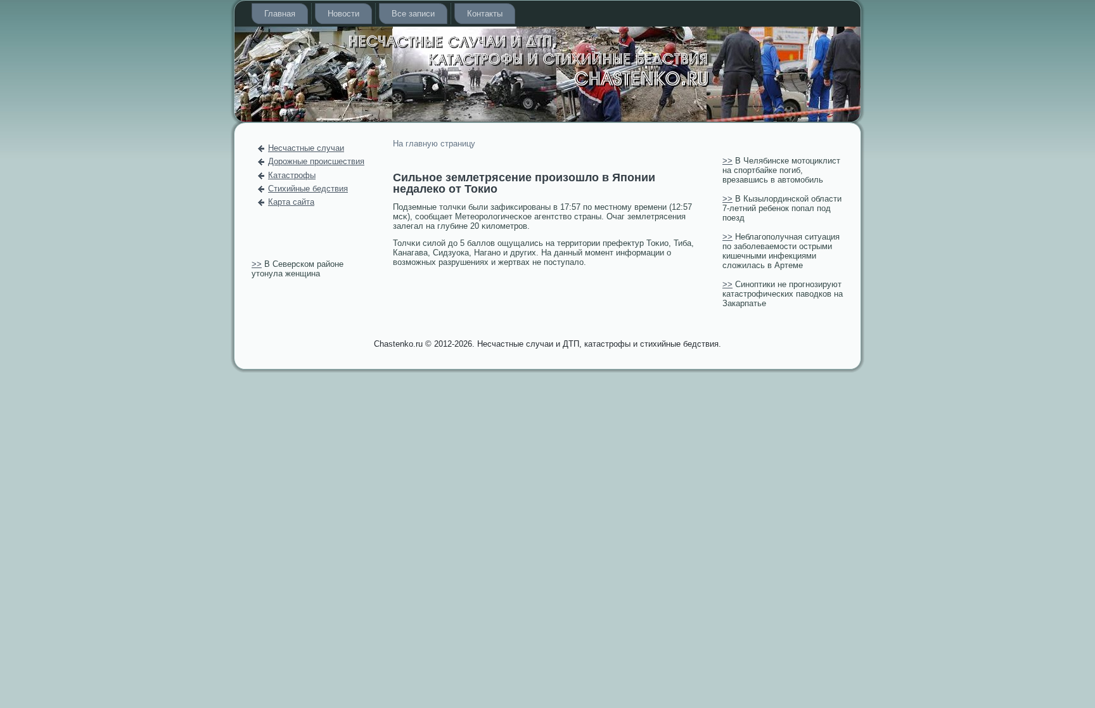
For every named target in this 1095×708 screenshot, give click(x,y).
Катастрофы (292, 175)
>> (257, 264)
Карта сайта (291, 202)
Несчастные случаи (306, 148)
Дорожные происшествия (316, 161)
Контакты (485, 13)
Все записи (413, 13)
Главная (279, 13)
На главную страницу (434, 143)
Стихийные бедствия (308, 188)
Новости (343, 13)
